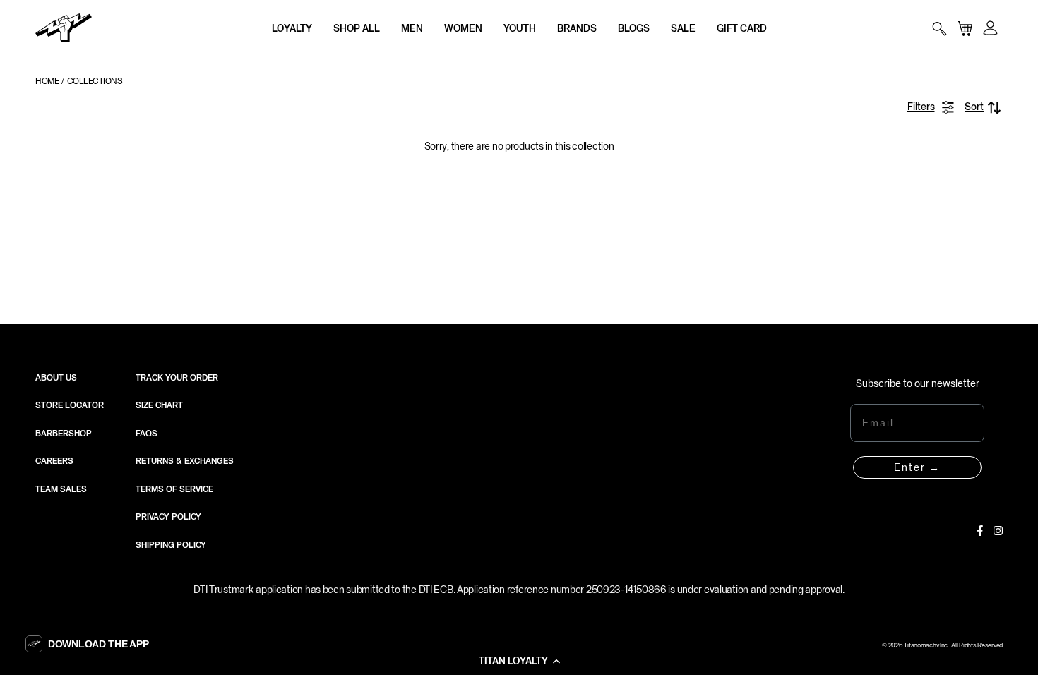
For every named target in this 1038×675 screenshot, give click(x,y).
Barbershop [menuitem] (63, 433)
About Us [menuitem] (56, 377)
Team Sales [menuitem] (61, 489)
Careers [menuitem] (54, 461)
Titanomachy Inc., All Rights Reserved (953, 645)
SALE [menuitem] (683, 28)
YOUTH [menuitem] (519, 28)
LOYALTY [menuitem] (292, 28)
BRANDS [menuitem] (577, 28)
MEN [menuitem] (412, 28)
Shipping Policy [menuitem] (171, 545)
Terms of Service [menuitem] (174, 489)
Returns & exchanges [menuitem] (185, 461)
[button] (519, 661)
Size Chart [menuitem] (159, 405)
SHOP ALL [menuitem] (356, 28)
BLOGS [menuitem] (634, 28)
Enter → (917, 467)
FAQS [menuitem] (146, 433)
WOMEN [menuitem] (463, 28)
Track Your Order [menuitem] (177, 377)
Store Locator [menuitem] (69, 405)
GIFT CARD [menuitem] (742, 28)
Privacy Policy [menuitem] (168, 516)
